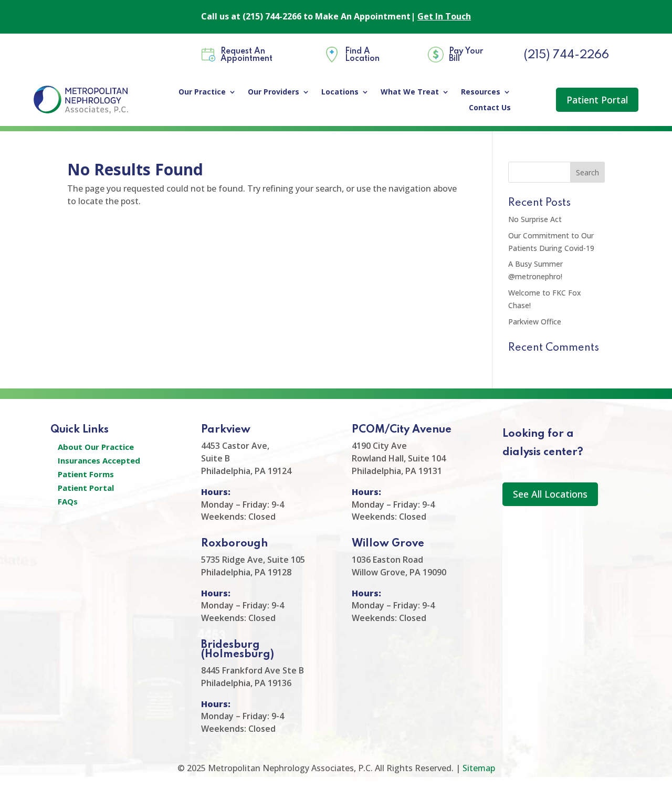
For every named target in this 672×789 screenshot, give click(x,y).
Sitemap (479, 768)
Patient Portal (597, 99)
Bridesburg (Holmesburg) (237, 650)
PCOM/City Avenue (402, 430)
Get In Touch (444, 16)
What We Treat (410, 92)
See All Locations (550, 494)
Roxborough (234, 544)
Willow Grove (388, 544)
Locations (340, 92)
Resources (480, 92)
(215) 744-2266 (566, 55)
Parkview (225, 430)
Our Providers (273, 92)
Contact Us (490, 108)
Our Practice (202, 92)
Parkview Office (534, 322)
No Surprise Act (535, 219)
